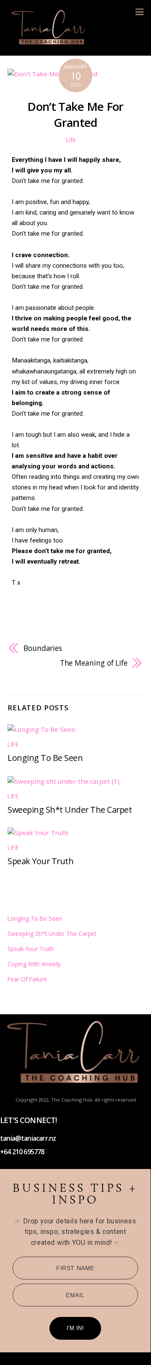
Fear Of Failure (27, 979)
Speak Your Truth (40, 861)
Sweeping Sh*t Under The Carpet (70, 809)
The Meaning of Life (94, 663)
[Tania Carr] (49, 44)
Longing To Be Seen (45, 757)
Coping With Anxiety (34, 964)
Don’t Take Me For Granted (75, 114)
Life (71, 140)
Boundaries (42, 648)
